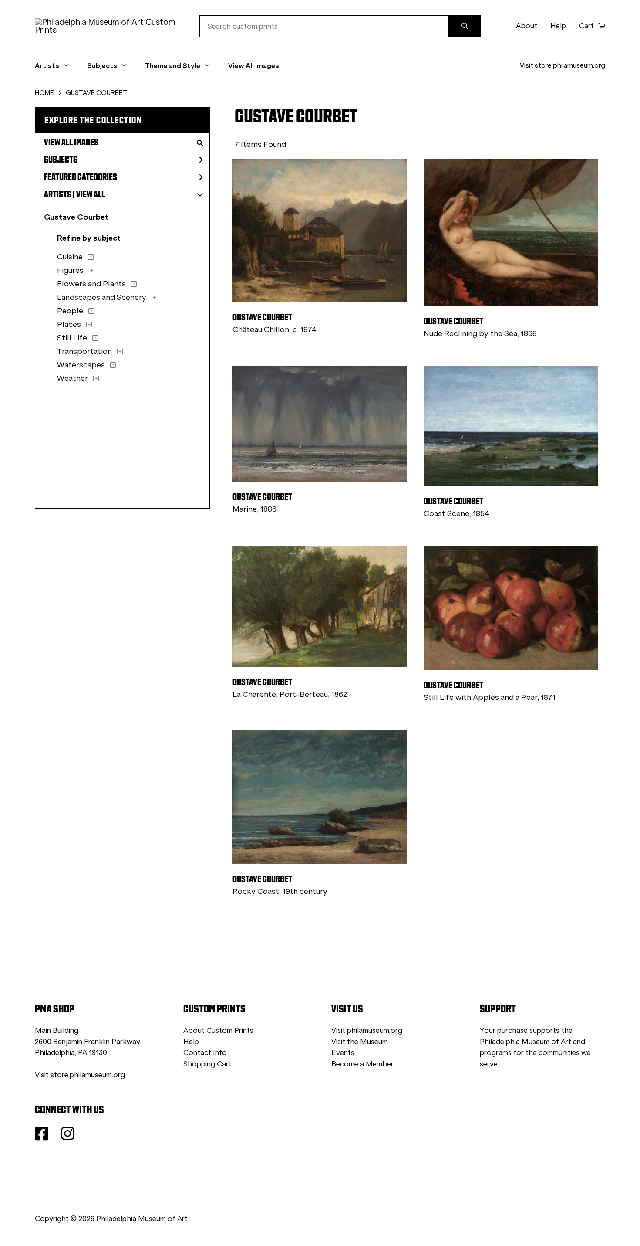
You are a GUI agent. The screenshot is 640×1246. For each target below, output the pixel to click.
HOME (44, 92)
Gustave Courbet (76, 217)
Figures (70, 270)
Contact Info (205, 1053)
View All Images (253, 65)
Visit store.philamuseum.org (562, 65)
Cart (586, 26)
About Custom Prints (218, 1030)
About (526, 26)
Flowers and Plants (91, 283)
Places (69, 324)
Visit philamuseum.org (366, 1030)
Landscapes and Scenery (101, 297)
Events (342, 1053)
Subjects (60, 159)
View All (90, 194)
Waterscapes (81, 364)
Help (558, 26)
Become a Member (362, 1064)
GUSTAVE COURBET (96, 92)
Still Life (72, 337)
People (70, 310)
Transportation (84, 351)
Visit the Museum (359, 1042)
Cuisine (70, 256)
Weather (72, 378)
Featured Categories (80, 177)
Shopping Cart (207, 1064)
